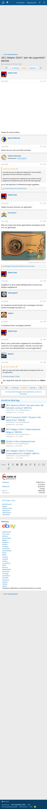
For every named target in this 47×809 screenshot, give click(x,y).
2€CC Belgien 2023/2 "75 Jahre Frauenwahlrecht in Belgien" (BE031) (22, 452)
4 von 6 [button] (24, 68)
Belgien (4, 540)
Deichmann (9, 444)
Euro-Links (5, 534)
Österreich (5, 571)
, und (15, 188)
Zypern (4, 586)
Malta (4, 565)
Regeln (4, 506)
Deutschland (6, 538)
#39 (44, 339)
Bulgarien (5, 542)
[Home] (7, 2)
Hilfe (31, 807)
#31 (44, 81)
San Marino (6, 576)
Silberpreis (5, 486)
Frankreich (5, 549)
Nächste (32, 68)
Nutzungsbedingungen (10, 807)
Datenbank (6, 515)
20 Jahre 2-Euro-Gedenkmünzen (20, 441)
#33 (44, 164)
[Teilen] (41, 81)
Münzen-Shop (7, 508)
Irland (4, 553)
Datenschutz (6, 512)
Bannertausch (7, 504)
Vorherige (15, 68)
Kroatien (5, 557)
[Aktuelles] (40, 2)
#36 (44, 281)
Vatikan (4, 584)
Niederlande (6, 569)
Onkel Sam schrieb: (9, 169)
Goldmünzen (6, 532)
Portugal (5, 574)
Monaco (5, 567)
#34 (44, 203)
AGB (28, 805)
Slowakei (5, 578)
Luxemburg (6, 563)
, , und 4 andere (19, 266)
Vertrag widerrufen (18, 805)
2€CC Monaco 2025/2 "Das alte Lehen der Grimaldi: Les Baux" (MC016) (25, 406)
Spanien (5, 582)
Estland (4, 544)
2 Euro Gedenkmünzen (22, 410)
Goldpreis (5, 482)
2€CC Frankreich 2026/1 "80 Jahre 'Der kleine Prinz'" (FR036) (23, 418)
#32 (44, 146)
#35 (44, 221)
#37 (44, 301)
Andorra (5, 536)
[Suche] (44, 2)
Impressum (6, 510)
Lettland (5, 559)
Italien (4, 555)
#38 (44, 322)
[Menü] (3, 2)
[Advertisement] (23, 30)
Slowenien (5, 580)
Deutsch (6, 801)
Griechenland (6, 551)
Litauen (4, 561)
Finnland (5, 546)
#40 (44, 362)
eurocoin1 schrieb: (9, 367)
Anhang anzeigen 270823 (11, 376)
